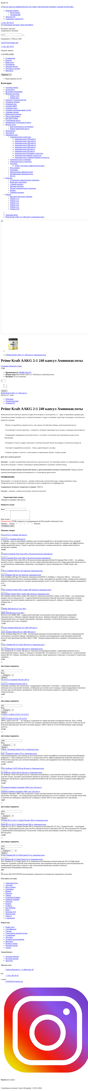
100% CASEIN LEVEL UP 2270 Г (14, 719)
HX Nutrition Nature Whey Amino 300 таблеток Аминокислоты (25, 594)
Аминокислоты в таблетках (21, 162)
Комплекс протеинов (18, 182)
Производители (12, 66)
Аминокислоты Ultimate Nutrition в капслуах (32, 157)
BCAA (12, 176)
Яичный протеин (17, 186)
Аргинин (13, 164)
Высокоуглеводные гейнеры (21, 197)
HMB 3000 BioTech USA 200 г (13, 613)
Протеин (9, 902)
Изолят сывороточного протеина (23, 188)
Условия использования (15, 939)
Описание (9, 399)
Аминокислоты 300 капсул (25, 147)
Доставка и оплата (13, 68)
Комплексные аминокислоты (21, 172)
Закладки (9, 961)
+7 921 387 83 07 (7, 23)
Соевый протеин (16, 184)
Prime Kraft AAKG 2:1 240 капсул (14, 393)
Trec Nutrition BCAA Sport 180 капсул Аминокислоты (22, 649)
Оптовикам (10, 64)
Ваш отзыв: (5, 519)
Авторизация (15, 15)
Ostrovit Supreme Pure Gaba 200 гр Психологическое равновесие (26, 558)
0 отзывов (5, 366)
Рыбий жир (14, 98)
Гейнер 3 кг (14, 203)
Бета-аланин (15, 168)
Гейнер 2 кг (14, 201)
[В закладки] (6, 537)
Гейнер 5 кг (14, 207)
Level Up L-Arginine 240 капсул (13, 539)
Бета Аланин (11, 887)
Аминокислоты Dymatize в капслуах (29, 153)
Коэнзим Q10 (11, 912)
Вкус (3, 673)
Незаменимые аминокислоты (21, 174)
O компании (10, 935)
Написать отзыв (15, 366)
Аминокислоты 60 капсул (25, 149)
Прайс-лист (10, 927)
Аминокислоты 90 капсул (25, 151)
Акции (8, 948)
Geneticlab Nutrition (13, 897)
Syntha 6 (9, 906)
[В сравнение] (2, 537)
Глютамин (14, 170)
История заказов (12, 959)
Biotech (8, 891)
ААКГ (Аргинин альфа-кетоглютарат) (30, 166)
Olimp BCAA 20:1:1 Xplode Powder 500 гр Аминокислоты (23, 824)
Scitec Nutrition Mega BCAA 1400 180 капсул (18, 632)
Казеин (13, 190)
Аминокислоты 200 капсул (25, 145)
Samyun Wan (10, 914)
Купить (4, 391)
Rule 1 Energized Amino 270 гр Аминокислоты (19, 753)
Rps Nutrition (10, 908)
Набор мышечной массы (19, 129)
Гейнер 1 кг (14, 199)
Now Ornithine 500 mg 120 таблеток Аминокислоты (21, 575)
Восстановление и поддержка (21, 127)
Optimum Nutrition (12, 899)
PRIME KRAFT (25, 372)
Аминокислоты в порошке (20, 159)
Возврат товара (11, 943)
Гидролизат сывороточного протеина (24, 180)
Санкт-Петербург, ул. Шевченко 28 (19, 970)
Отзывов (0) (10, 403)
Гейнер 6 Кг (14, 209)
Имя (2, 509)
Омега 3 (9, 916)
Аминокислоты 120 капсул (25, 141)
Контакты (9, 71)
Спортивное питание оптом (16, 933)
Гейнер (8, 895)
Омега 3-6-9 (14, 96)
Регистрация (15, 13)
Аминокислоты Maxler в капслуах (28, 155)
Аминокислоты (12, 215)
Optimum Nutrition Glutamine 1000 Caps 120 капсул (20, 791)
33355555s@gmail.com (9, 43)
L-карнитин (10, 918)
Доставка (9, 937)
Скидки (9, 931)
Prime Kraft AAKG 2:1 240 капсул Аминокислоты (25, 217)
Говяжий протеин (17, 192)
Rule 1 (8, 910)
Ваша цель (10, 62)
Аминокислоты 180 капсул (25, 143)
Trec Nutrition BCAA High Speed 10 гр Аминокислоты (22, 859)
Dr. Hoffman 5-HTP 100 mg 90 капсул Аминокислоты (21, 772)
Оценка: (4, 524)
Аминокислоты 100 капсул (25, 139)
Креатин (9, 893)
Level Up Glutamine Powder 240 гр (14, 684)
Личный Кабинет (12, 956)
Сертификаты (11, 929)
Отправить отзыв (8, 526)
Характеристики (12, 401)
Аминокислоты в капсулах (20, 137)
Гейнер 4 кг (14, 205)
